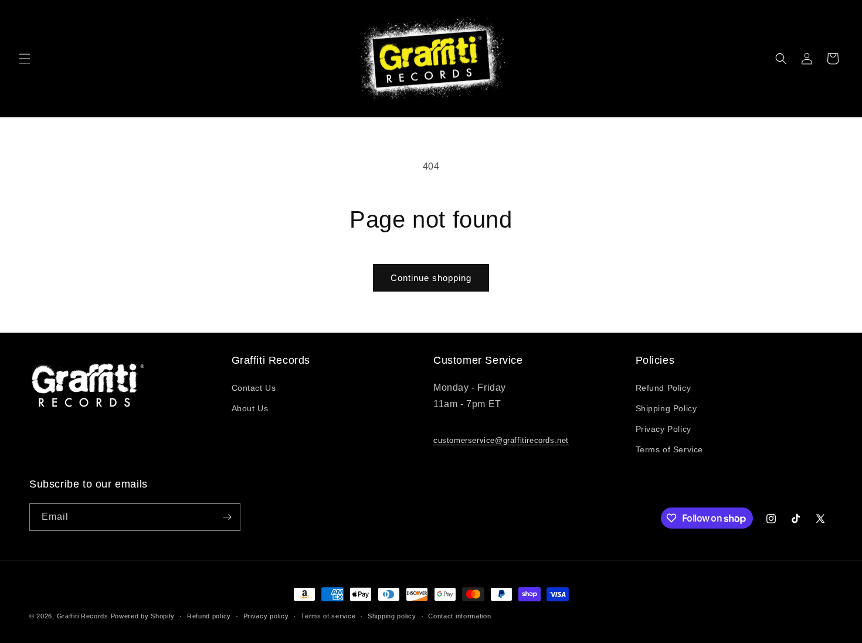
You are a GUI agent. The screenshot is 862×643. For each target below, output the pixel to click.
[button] (25, 59)
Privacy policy (266, 616)
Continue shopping (431, 278)
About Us (250, 408)
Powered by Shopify (143, 616)
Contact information (459, 616)
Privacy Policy (663, 429)
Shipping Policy (666, 408)
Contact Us (254, 387)
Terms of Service (670, 449)
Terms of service (328, 616)
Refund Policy (663, 387)
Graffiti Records (82, 616)
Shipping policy (392, 616)
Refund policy (209, 616)
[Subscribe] (227, 517)
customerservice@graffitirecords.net (501, 440)
